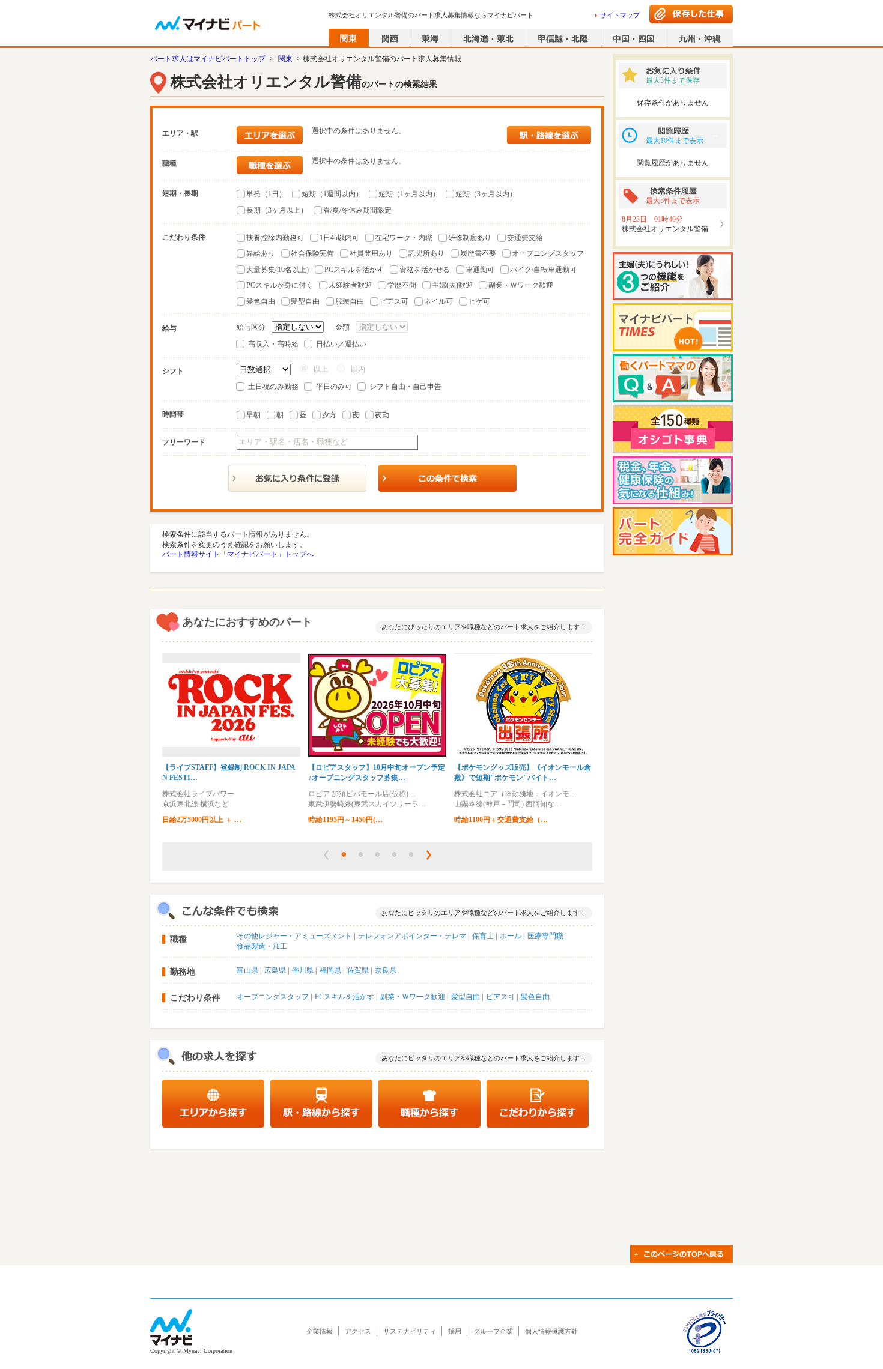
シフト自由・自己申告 (405, 386)
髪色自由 (260, 301)
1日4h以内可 (339, 238)
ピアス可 (394, 301)
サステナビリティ (409, 1331)
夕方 (329, 415)
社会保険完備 (312, 253)
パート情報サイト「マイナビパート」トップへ (238, 554)
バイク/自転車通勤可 (543, 269)
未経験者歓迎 (350, 285)
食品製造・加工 (262, 946)
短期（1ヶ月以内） (409, 194)
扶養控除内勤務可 (275, 238)
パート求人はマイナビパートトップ (208, 59)
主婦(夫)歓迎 (452, 285)
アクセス (358, 1331)
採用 (454, 1331)
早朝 (253, 415)
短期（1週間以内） (332, 194)
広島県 (275, 970)
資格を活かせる (424, 269)
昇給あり (260, 253)
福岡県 (330, 970)
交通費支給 (525, 238)
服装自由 (349, 301)
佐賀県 (358, 970)
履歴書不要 (478, 253)
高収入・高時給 (273, 344)
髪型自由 (305, 301)
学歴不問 (401, 285)
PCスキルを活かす (354, 269)
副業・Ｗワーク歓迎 (520, 285)
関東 (285, 59)
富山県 (247, 970)
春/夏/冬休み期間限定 (357, 210)
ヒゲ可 (479, 301)
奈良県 (385, 970)
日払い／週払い (341, 344)
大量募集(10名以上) (277, 269)
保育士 (483, 936)
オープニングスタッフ (548, 253)
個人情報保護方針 (551, 1331)
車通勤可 (480, 269)
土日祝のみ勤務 (273, 386)
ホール (510, 936)
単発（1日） (266, 194)
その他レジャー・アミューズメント (294, 936)
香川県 (303, 970)
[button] (326, 855)
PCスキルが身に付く (279, 285)
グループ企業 (493, 1331)
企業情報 (319, 1331)
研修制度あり (469, 238)
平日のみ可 (334, 386)
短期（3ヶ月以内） (486, 194)
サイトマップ (620, 15)
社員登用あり (371, 253)
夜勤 (382, 415)
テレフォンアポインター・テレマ (412, 936)
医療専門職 (545, 936)
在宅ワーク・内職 (403, 238)
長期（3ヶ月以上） (277, 210)
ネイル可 (438, 301)
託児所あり (426, 253)
